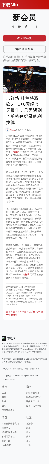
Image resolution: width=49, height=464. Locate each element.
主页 (4, 392)
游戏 (4, 401)
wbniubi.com (28, 349)
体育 (4, 396)
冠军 (28, 427)
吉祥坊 (16, 152)
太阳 (38, 311)
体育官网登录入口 (10, 423)
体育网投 (6, 427)
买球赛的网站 (32, 392)
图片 (4, 405)
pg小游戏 (6, 445)
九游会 (29, 423)
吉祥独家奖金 (24, 49)
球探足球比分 (32, 401)
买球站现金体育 (9, 432)
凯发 (28, 432)
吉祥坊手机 (29, 311)
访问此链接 (24, 38)
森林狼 (14, 314)
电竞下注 (6, 440)
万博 (28, 445)
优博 (28, 436)
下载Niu (10, 5)
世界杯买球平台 (33, 396)
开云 (28, 440)
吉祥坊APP (18, 311)
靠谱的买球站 (8, 436)
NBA (12, 129)
